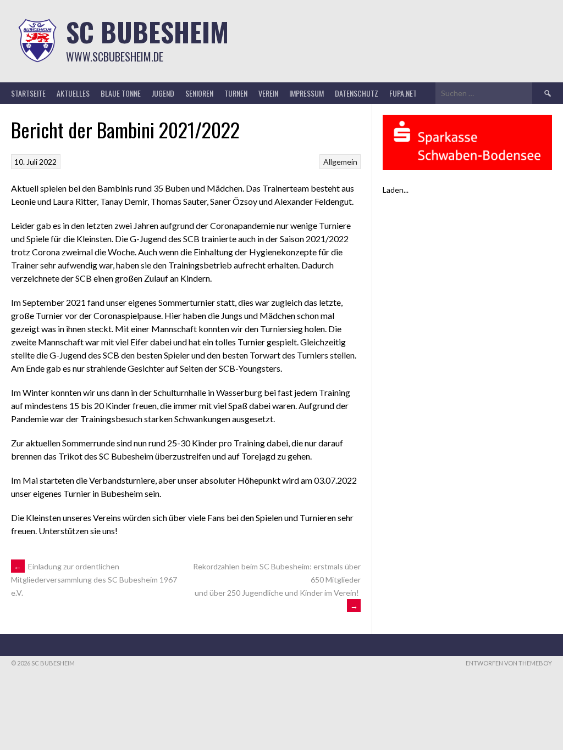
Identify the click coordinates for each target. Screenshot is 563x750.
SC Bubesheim (147, 31)
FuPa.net (403, 93)
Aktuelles (73, 93)
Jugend (163, 93)
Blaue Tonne (121, 93)
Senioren (199, 93)
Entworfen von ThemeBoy (509, 663)
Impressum (306, 93)
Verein (268, 93)
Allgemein (340, 161)
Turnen (235, 93)
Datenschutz (356, 93)
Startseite (28, 93)
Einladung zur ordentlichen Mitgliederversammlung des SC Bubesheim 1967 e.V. (94, 580)
